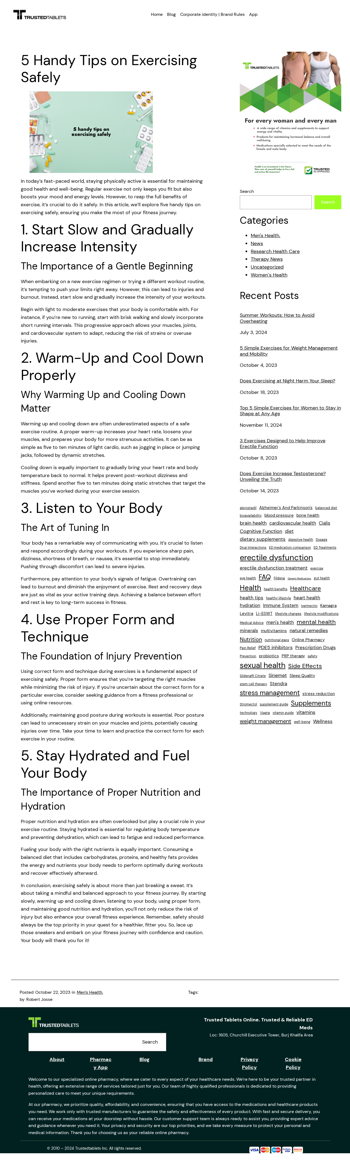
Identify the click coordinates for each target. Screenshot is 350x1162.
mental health (316, 622)
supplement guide (274, 704)
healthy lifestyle (278, 598)
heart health (307, 598)
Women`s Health (269, 275)
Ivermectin (309, 606)
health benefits (275, 589)
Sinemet (278, 675)
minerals (249, 631)
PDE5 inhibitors (275, 647)
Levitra (246, 613)
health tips (251, 598)
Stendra (278, 684)
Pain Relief (248, 648)
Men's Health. (265, 235)
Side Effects (305, 666)
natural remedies (309, 630)
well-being (302, 722)
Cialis (324, 523)
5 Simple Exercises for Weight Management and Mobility (289, 351)
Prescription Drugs (315, 647)
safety (312, 656)
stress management (270, 693)
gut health (322, 578)
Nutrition (251, 639)
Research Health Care (275, 251)
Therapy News (267, 259)
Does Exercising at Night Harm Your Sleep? (287, 381)
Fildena (279, 578)
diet (289, 531)
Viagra (265, 713)
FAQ (265, 577)
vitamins (305, 712)
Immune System (280, 605)
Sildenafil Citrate (253, 676)
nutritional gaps (277, 640)
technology (248, 713)
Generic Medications (299, 578)
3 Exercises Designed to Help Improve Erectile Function (282, 444)
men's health (280, 622)
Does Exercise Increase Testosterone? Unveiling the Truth (283, 477)
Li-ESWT (264, 613)
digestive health (300, 540)
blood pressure (279, 515)
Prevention (248, 656)
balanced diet (326, 508)
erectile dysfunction (276, 557)
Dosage (321, 540)
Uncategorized (267, 267)
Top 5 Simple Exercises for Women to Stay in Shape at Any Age (290, 411)
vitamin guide (283, 713)
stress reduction (318, 693)
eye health (248, 578)
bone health (307, 515)
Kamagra (328, 605)
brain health (253, 523)
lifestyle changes (288, 614)
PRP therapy (293, 656)
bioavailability (251, 515)
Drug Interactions (253, 547)
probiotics (269, 656)
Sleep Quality (302, 675)
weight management (265, 721)
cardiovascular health (292, 523)
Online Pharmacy (308, 640)
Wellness (322, 721)
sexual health (262, 665)
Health (250, 587)
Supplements (311, 703)
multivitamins (274, 631)
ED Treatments (325, 547)
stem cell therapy (253, 684)
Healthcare (305, 588)
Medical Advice (252, 623)
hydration (250, 605)
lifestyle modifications (321, 614)
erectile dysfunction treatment (274, 568)
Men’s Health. (90, 992)
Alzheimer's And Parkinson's (286, 507)
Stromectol (248, 704)
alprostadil (248, 508)
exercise (316, 568)
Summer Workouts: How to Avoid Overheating (277, 318)
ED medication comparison (290, 547)
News (257, 243)
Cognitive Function (261, 531)
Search (247, 191)
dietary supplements (262, 539)
